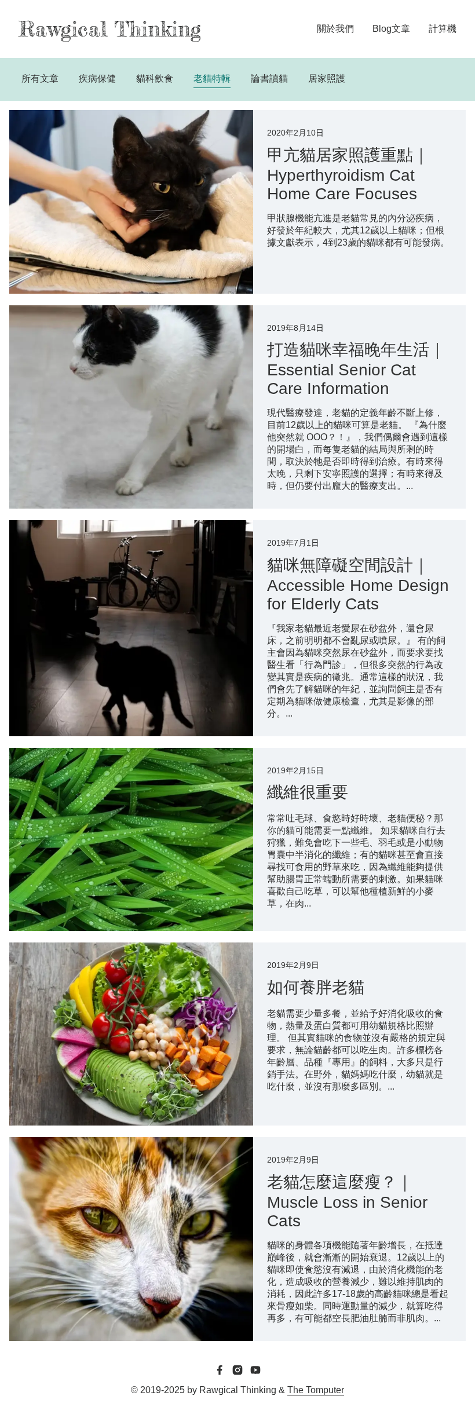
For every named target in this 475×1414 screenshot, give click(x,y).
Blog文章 (391, 29)
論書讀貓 (269, 78)
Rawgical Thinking (110, 29)
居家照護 (326, 78)
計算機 (442, 29)
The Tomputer (315, 1390)
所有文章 (40, 78)
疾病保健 (97, 78)
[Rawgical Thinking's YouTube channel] (255, 1371)
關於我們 (335, 29)
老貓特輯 (212, 78)
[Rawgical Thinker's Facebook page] (219, 1371)
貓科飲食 (154, 78)
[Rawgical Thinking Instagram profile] (237, 1371)
